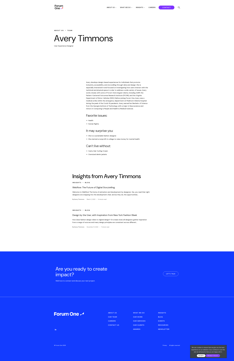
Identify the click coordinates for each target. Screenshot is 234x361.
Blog (160, 317)
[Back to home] (69, 315)
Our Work (138, 317)
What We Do (125, 7)
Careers (152, 7)
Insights (139, 7)
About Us (111, 7)
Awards (136, 329)
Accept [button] (201, 355)
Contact (166, 7)
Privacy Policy (212, 355)
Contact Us (113, 325)
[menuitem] (113, 7)
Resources (163, 325)
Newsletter (163, 329)
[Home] (59, 9)
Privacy (165, 345)
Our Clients (138, 325)
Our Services (139, 321)
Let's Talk (170, 274)
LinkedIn (55, 329)
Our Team (112, 317)
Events (161, 321)
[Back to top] (230, 356)
